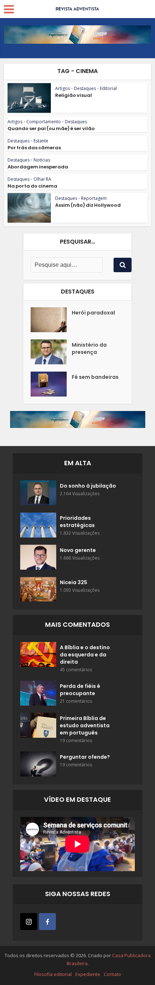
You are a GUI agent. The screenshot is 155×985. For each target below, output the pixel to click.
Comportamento (43, 122)
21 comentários (76, 701)
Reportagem (94, 198)
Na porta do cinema (32, 186)
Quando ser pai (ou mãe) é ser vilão (51, 128)
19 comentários (76, 740)
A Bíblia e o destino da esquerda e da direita (85, 654)
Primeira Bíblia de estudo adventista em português (85, 725)
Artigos (62, 88)
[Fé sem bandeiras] (51, 384)
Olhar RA (42, 179)
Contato (112, 974)
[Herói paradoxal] (51, 319)
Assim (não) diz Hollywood (88, 205)
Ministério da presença (89, 348)
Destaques (85, 88)
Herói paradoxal (93, 312)
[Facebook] (47, 921)
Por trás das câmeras (34, 147)
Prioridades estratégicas (77, 521)
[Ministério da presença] (51, 351)
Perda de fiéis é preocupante (80, 689)
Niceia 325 (73, 582)
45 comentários (76, 669)
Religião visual (73, 95)
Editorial (108, 88)
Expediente (87, 974)
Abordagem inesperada (38, 166)
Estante (41, 141)
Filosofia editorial (53, 974)
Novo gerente (78, 550)
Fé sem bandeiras (95, 377)
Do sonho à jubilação (88, 485)
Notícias (42, 160)
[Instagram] (28, 921)
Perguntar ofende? (85, 757)
